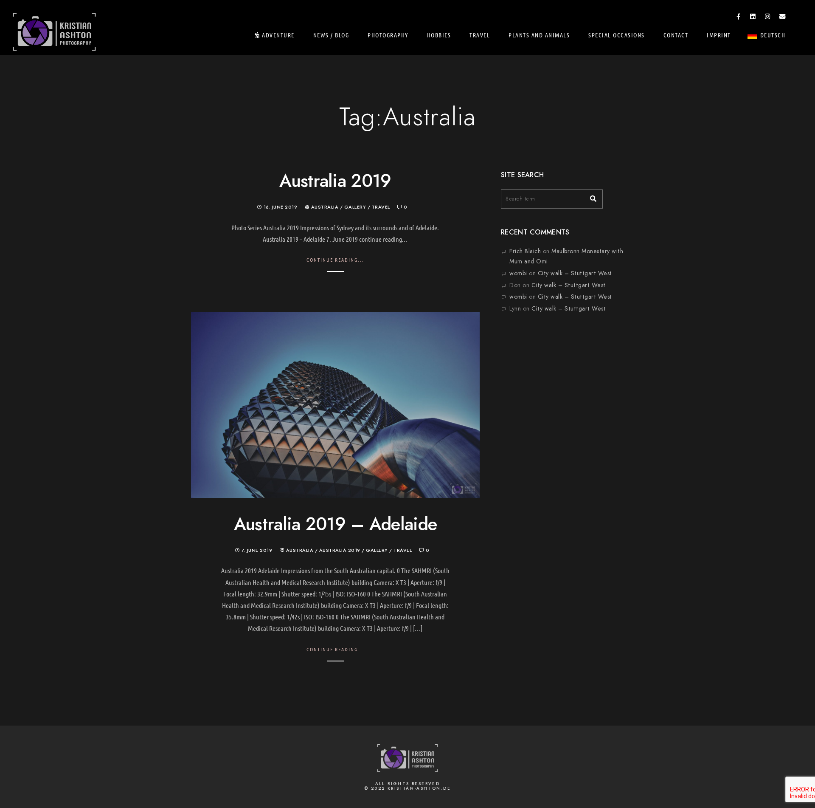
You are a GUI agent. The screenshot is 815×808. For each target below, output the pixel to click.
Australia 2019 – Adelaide (335, 524)
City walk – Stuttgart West (575, 273)
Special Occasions (616, 35)
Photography (388, 35)
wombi (518, 273)
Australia (325, 207)
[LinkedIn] (753, 18)
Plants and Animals (539, 35)
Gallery (355, 207)
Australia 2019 (335, 181)
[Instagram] (768, 18)
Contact (676, 35)
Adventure (277, 35)
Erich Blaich (525, 251)
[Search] (590, 196)
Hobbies (439, 35)
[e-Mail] (782, 18)
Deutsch (773, 35)
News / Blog (331, 35)
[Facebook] (738, 18)
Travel (479, 35)
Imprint (719, 35)
